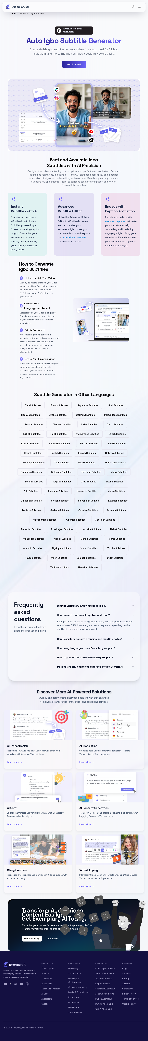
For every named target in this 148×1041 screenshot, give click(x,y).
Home (14, 13)
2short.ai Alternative (104, 993)
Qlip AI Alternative (103, 1009)
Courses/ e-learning (77, 987)
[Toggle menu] (139, 6)
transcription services (74, 237)
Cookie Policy (129, 1004)
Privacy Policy (129, 993)
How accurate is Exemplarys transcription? (83, 615)
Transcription (47, 968)
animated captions (115, 221)
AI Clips (44, 993)
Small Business (75, 1012)
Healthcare (73, 1007)
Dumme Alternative (104, 1004)
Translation (46, 978)
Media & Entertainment (79, 992)
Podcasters (73, 997)
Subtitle (45, 1004)
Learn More (13, 762)
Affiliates (126, 983)
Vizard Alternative (103, 978)
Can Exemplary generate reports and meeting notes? (89, 639)
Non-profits (73, 1002)
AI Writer (45, 973)
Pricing (125, 978)
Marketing (73, 968)
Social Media (74, 973)
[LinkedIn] (15, 984)
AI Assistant (46, 983)
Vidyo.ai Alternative (104, 973)
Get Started (30, 938)
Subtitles (24, 13)
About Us (126, 973)
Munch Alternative (103, 999)
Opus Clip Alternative (105, 968)
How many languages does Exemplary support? (86, 648)
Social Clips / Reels (50, 988)
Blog (124, 968)
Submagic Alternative (105, 988)
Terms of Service (130, 999)
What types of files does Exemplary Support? (85, 657)
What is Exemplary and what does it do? (81, 605)
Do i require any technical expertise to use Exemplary (90, 666)
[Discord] (21, 984)
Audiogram (46, 999)
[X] (10, 984)
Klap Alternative (102, 983)
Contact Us (52, 938)
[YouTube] (5, 984)
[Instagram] (27, 984)
